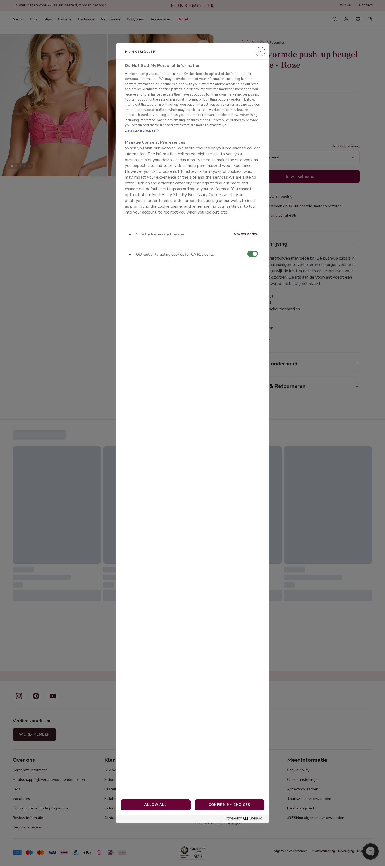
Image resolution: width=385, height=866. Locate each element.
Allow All (155, 804)
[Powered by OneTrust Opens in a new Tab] (246, 818)
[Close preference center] (260, 51)
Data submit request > (142, 130)
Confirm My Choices (229, 804)
